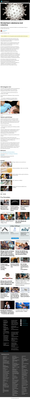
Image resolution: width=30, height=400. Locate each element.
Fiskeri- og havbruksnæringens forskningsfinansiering (6, 366)
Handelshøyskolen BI (5, 372)
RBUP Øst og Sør (24, 358)
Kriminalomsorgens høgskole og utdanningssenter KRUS (6, 385)
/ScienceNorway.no (25, 325)
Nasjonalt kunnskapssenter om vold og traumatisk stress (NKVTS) (15, 365)
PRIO (22, 357)
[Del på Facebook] (1, 194)
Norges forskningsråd (15, 381)
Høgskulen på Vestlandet (6, 377)
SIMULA (23, 361)
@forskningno (24, 320)
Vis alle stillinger (15, 238)
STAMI (22, 368)
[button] (1, 228)
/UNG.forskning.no (25, 323)
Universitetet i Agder (24, 379)
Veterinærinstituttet (24, 390)
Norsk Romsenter (14, 387)
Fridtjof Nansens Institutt (6, 371)
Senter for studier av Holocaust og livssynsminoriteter (24, 366)
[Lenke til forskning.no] (14, 1)
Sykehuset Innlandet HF (25, 372)
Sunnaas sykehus (24, 371)
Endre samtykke (5, 351)
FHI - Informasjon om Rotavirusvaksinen (8, 152)
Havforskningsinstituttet (6, 373)
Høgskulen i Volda (5, 376)
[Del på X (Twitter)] (2, 194)
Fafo (3, 364)
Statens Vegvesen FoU (24, 369)
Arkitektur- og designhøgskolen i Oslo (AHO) (6, 358)
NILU (3, 392)
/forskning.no (24, 321)
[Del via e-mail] (5, 194)
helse (2, 192)
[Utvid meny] (29, 1)
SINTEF (23, 362)
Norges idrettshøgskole (15, 384)
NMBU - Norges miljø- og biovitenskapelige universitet (15, 358)
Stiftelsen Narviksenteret (25, 370)
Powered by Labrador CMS (15, 398)
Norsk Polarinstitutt (14, 385)
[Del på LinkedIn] (4, 194)
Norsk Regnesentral (14, 386)
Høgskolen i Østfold (5, 375)
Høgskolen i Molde (5, 374)
